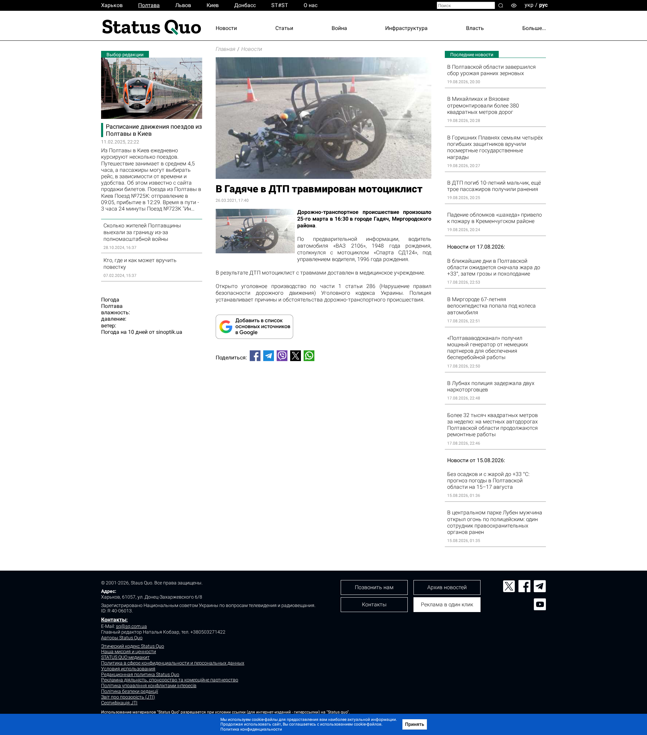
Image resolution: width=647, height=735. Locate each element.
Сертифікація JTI (119, 702)
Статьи (284, 28)
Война (339, 28)
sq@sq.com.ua (131, 626)
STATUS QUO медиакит (125, 657)
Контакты (113, 619)
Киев (213, 5)
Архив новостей (447, 587)
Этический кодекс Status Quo (132, 646)
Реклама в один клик (447, 604)
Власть (475, 28)
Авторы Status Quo (122, 637)
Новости (226, 28)
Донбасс (245, 5)
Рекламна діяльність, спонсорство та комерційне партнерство (169, 679)
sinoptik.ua (169, 332)
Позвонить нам (374, 587)
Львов (183, 5)
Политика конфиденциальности (251, 729)
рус (543, 5)
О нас (310, 5)
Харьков (112, 5)
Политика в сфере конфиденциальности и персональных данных (172, 663)
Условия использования (128, 668)
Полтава (149, 5)
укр (529, 5)
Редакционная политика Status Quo (140, 674)
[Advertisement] (323, 389)
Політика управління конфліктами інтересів (148, 685)
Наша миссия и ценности (128, 651)
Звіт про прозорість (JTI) (128, 697)
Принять (414, 724)
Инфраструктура (406, 28)
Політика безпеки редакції (129, 691)
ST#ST (279, 5)
